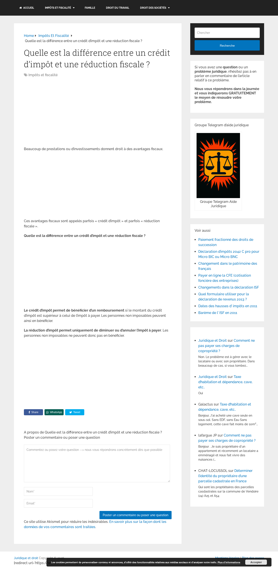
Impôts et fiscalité (58, 7)
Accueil (28, 7)
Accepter (256, 562)
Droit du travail (117, 7)
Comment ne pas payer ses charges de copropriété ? (226, 345)
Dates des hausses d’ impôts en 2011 (227, 306)
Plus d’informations (229, 562)
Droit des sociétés (153, 7)
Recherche (227, 45)
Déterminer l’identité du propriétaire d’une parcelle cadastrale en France (225, 476)
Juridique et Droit (212, 340)
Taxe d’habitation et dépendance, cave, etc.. (225, 382)
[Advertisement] (60, 112)
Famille (90, 7)
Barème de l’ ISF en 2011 (217, 313)
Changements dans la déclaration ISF (228, 287)
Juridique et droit (26, 558)
